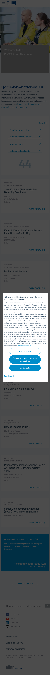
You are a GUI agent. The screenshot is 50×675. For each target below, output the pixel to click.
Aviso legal (8, 376)
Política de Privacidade (24, 346)
